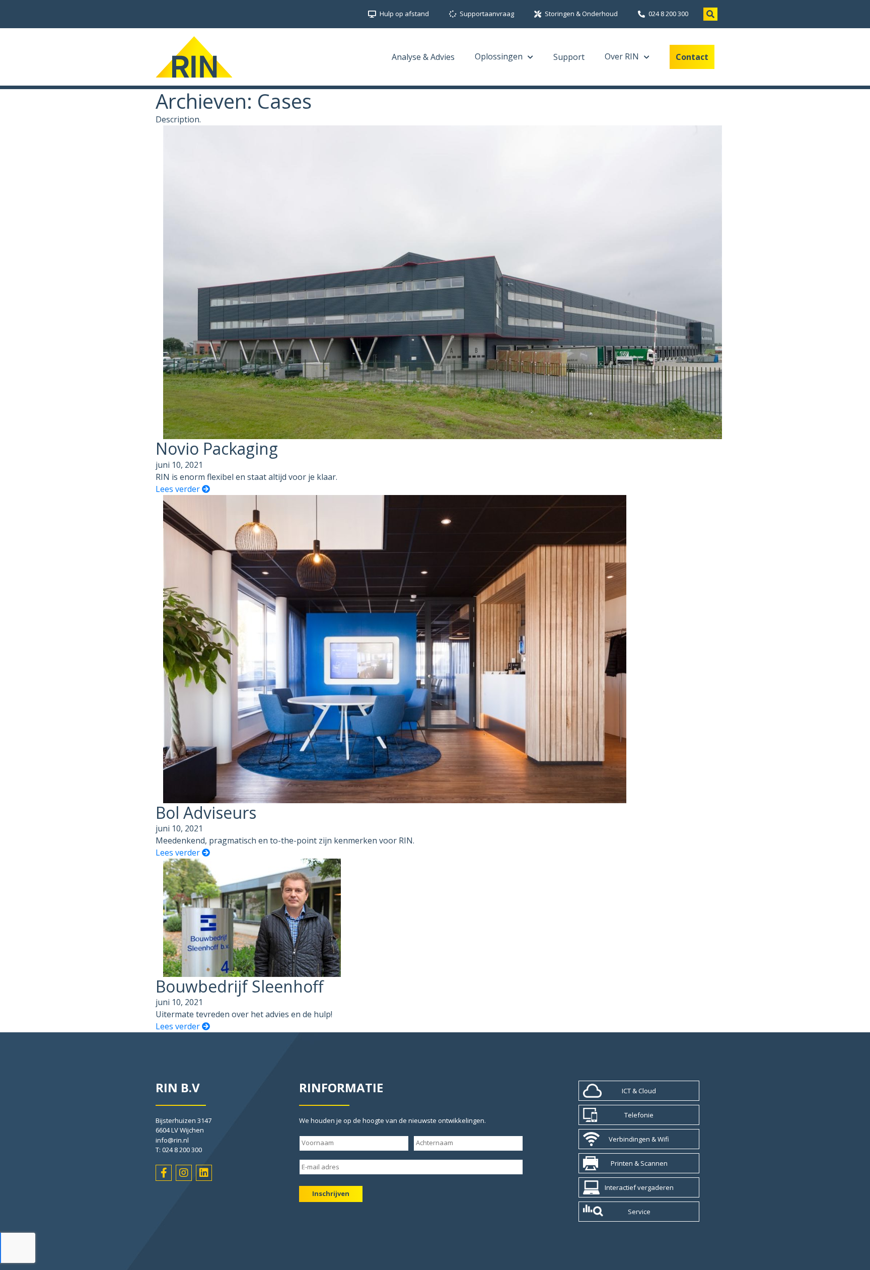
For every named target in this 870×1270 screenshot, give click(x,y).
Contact (692, 56)
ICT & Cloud (639, 1090)
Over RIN (622, 56)
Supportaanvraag (487, 13)
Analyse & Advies (423, 56)
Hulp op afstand (404, 13)
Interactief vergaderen (639, 1187)
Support (569, 56)
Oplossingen (499, 56)
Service (639, 1211)
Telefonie (639, 1114)
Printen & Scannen (639, 1163)
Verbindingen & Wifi (639, 1139)
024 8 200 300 (668, 13)
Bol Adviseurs (206, 812)
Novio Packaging (217, 448)
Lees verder (179, 489)
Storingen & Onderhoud (581, 13)
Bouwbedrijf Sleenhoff (240, 986)
